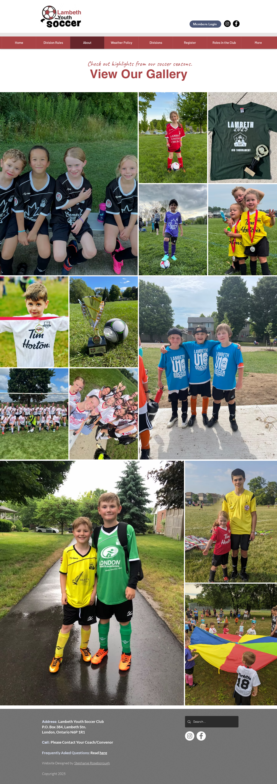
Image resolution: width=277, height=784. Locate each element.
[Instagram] (227, 23)
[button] (121, 42)
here (103, 753)
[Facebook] (236, 23)
